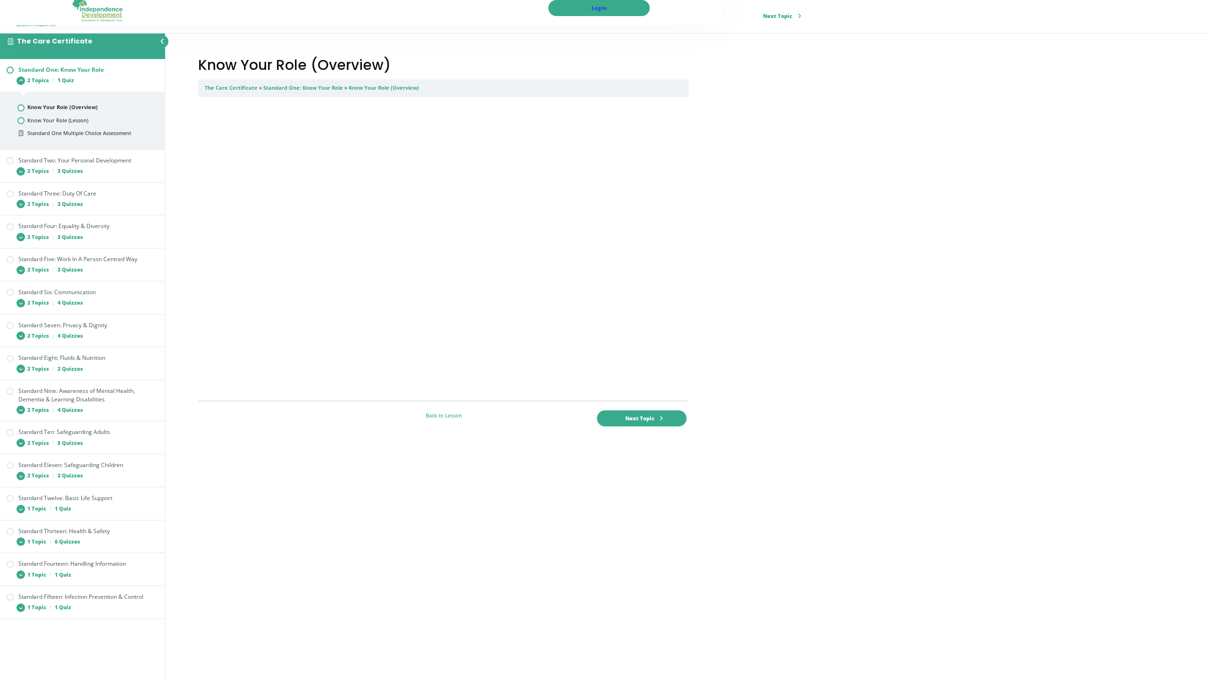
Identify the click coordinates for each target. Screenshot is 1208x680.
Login (599, 8)
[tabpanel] (443, 249)
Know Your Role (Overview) (384, 88)
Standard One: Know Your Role (303, 88)
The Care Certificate (54, 41)
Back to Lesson (444, 415)
